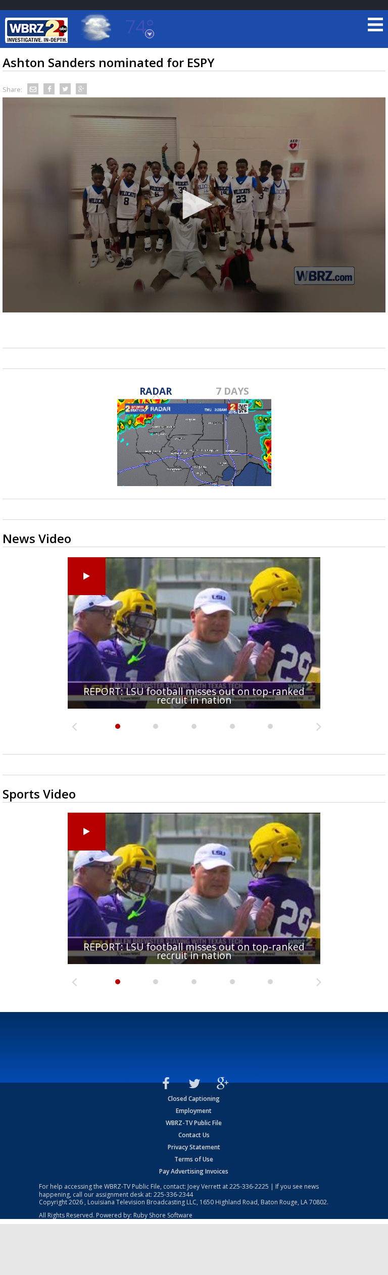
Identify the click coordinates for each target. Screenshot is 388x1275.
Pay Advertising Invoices (193, 1171)
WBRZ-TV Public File (194, 1123)
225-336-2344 (173, 1194)
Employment (194, 1110)
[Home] (38, 30)
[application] (194, 204)
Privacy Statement (194, 1147)
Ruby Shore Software (162, 1215)
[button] (194, 204)
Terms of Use (193, 1159)
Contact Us (194, 1135)
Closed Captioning (194, 1098)
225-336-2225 (249, 1186)
